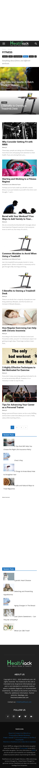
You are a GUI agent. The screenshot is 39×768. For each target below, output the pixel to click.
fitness (25, 56)
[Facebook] (8, 716)
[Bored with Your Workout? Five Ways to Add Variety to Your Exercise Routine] (19, 205)
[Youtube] (31, 716)
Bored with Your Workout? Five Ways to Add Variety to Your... (18, 217)
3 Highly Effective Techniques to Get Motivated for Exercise (18, 368)
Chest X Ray (18, 460)
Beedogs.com (23, 695)
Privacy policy (13, 735)
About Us (11, 733)
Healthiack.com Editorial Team (10, 88)
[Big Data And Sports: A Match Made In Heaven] (19, 83)
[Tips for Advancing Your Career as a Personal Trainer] (19, 393)
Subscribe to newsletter (29, 742)
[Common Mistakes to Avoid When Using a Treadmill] (19, 242)
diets (10, 56)
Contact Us (18, 733)
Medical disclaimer (24, 735)
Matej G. (3, 112)
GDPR (33, 750)
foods (31, 56)
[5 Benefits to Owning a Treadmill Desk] (19, 107)
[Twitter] (19, 716)
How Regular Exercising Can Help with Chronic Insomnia (19, 329)
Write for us (27, 733)
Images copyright (8, 737)
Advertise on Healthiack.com (11, 742)
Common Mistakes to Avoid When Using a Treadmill (19, 255)
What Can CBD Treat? (22, 631)
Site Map (32, 737)
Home (4, 49)
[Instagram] (13, 716)
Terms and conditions (21, 737)
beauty (5, 56)
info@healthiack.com (23, 702)
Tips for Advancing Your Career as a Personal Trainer (18, 406)
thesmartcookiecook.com (19, 697)
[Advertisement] (19, 20)
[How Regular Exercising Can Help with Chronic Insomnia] (19, 317)
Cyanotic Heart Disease (22, 580)
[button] (36, 44)
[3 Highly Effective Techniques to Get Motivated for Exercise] (19, 356)
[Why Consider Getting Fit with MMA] (19, 130)
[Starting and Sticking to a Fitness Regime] (19, 168)
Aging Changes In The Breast (24, 606)
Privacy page (23, 748)
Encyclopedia (18, 56)
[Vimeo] (25, 716)
